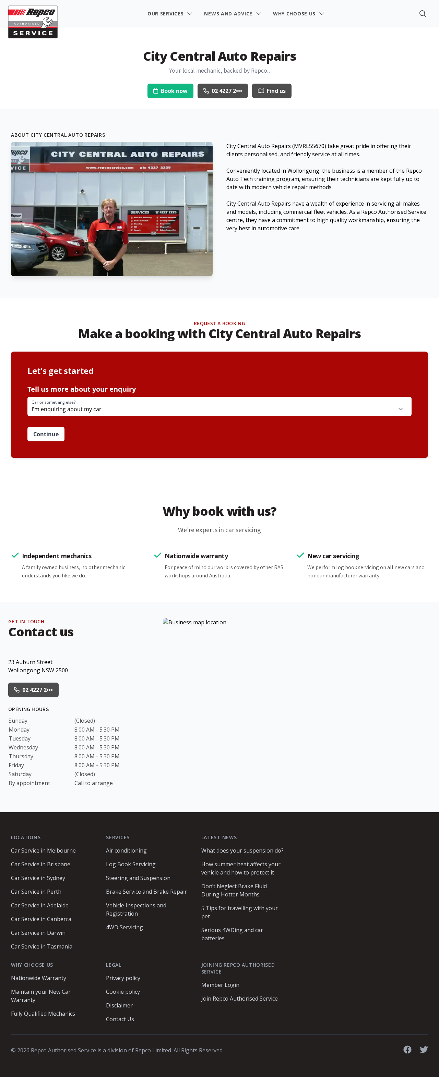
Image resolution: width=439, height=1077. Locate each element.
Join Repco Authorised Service (239, 998)
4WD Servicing (124, 927)
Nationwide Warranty (38, 978)
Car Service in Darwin (38, 933)
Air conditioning (126, 850)
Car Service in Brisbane (40, 864)
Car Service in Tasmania (41, 946)
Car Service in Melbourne (43, 850)
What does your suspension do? (242, 850)
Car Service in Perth (36, 891)
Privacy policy (123, 978)
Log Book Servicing (131, 864)
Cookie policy (123, 991)
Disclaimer (119, 1005)
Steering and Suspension (138, 878)
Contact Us (120, 1019)
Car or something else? (53, 402)
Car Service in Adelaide (40, 905)
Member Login (220, 985)
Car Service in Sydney (38, 878)
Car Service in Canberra (41, 919)
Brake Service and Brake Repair (146, 891)
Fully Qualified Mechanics (43, 1013)
